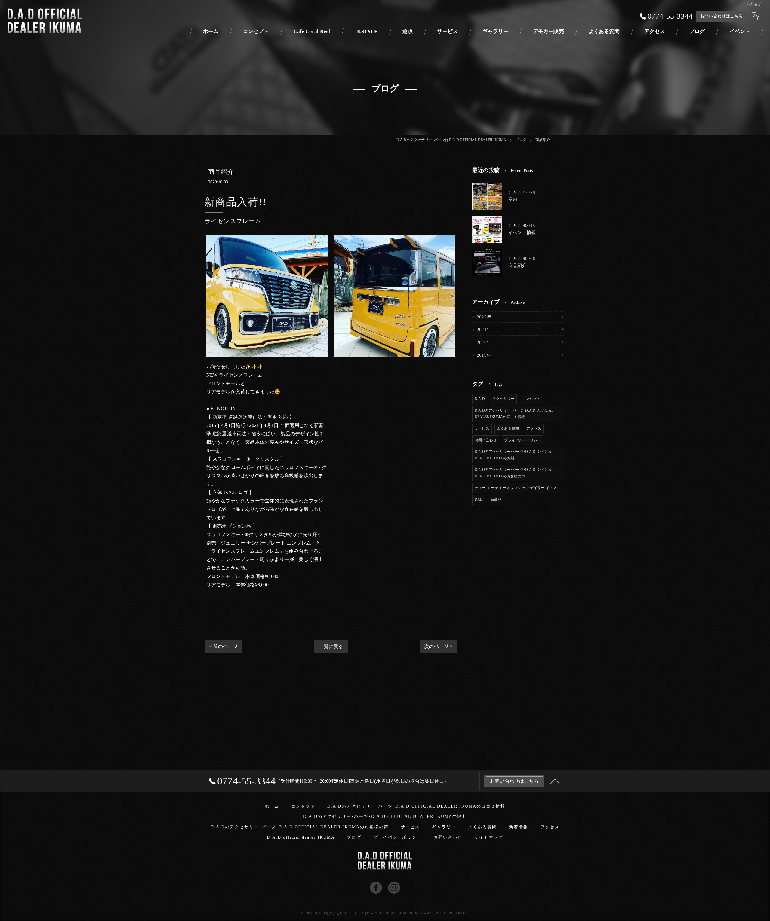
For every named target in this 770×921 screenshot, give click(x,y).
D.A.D (480, 399)
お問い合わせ (486, 440)
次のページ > (438, 646)
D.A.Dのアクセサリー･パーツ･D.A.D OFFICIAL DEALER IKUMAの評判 (514, 455)
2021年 (484, 329)
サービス (482, 428)
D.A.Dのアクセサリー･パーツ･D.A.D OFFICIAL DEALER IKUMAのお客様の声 (514, 473)
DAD (479, 499)
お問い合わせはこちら (721, 16)
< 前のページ (223, 646)
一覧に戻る (331, 646)
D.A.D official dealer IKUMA (301, 837)
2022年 (484, 317)
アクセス (533, 428)
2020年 (484, 342)
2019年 (484, 355)
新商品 (496, 499)
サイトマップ (488, 837)
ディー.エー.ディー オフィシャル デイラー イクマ (515, 488)
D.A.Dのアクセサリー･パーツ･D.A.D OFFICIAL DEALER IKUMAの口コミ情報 (514, 413)
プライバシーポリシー (522, 440)
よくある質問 (508, 428)
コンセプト (531, 399)
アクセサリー (503, 399)
